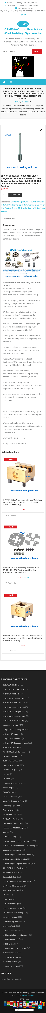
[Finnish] (37, 1002)
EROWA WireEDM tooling (14, 721)
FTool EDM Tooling (10, 814)
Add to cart (15, 194)
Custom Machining (10, 904)
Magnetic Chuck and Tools (13, 801)
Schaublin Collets (10, 877)
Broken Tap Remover (13, 921)
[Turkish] (30, 1007)
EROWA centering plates (15, 707)
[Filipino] (33, 1002)
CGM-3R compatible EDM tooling (18, 841)
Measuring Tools (11, 939)
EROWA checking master (15, 716)
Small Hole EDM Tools (11, 890)
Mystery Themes (28, 995)
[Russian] (14, 1007)
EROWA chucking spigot (14, 712)
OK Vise (6, 774)
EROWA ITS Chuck (36, 202)
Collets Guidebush (10, 796)
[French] (40, 1002)
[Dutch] (21, 1002)
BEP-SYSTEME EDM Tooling (13, 868)
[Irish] (14, 1004)
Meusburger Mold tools (12, 850)
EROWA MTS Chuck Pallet (15, 703)
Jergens (6, 832)
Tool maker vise (11, 957)
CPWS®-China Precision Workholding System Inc (23, 31)
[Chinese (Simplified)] (14, 1002)
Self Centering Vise (10, 761)
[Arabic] (5, 1002)
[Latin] (27, 1004)
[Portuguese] (40, 1004)
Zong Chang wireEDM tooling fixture (17, 881)
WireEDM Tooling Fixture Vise (14, 752)
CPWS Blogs (24, 999)
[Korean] (24, 1004)
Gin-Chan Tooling (10, 917)
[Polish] (37, 1004)
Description (9, 218)
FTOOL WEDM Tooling (11, 819)
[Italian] (18, 1004)
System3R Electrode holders (16, 743)
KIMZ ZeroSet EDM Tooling (13, 913)
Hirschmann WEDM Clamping (14, 828)
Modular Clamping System (15, 948)
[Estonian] (30, 1002)
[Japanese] (21, 1004)
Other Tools (7, 899)
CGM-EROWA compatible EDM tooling (20, 846)
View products (11, 515)
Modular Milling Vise (11, 770)
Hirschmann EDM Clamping (13, 823)
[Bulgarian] (11, 1002)
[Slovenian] (21, 1007)
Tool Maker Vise (9, 810)
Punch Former (8, 792)
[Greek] (5, 1004)
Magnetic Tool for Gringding (16, 935)
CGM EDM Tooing (9, 837)
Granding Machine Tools (12, 783)
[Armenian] (8, 1002)
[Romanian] (43, 1004)
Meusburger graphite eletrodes (18, 863)
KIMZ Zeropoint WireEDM (12, 908)
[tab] (9, 218)
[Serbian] (18, 1007)
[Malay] (30, 1004)
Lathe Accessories (12, 930)
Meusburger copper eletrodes (17, 854)
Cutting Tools (10, 926)
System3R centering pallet (15, 729)
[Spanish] (24, 1007)
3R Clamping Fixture (19, 202)
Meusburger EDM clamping (16, 859)
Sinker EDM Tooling (10, 747)
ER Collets (7, 779)
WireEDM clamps (12, 966)
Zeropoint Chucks (10, 756)
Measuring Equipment (11, 805)
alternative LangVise (11, 765)
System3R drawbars (13, 738)
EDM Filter (6, 895)
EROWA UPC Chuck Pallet (15, 698)
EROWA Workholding (30, 205)
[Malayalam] (33, 1004)
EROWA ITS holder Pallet (11, 205)
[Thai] (27, 1007)
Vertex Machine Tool (11, 872)
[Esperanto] (27, 1002)
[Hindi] (8, 1004)
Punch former (10, 953)
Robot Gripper (8, 787)
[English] (24, 1002)
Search (37, 51)
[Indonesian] (11, 1004)
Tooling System (11, 962)
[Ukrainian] (33, 1007)
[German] (43, 1002)
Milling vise (9, 944)
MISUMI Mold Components (13, 886)
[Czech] (18, 1002)
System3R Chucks (19, 208)
